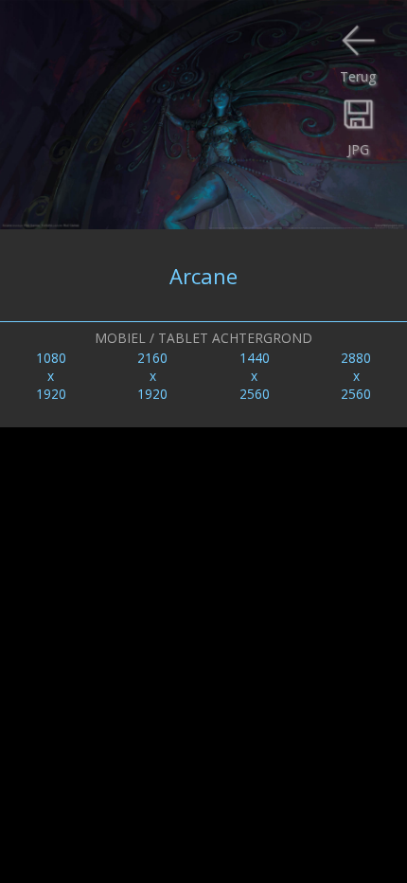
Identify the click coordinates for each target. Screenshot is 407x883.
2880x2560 (356, 376)
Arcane (203, 275)
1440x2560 (254, 376)
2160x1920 (152, 376)
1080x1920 (51, 376)
